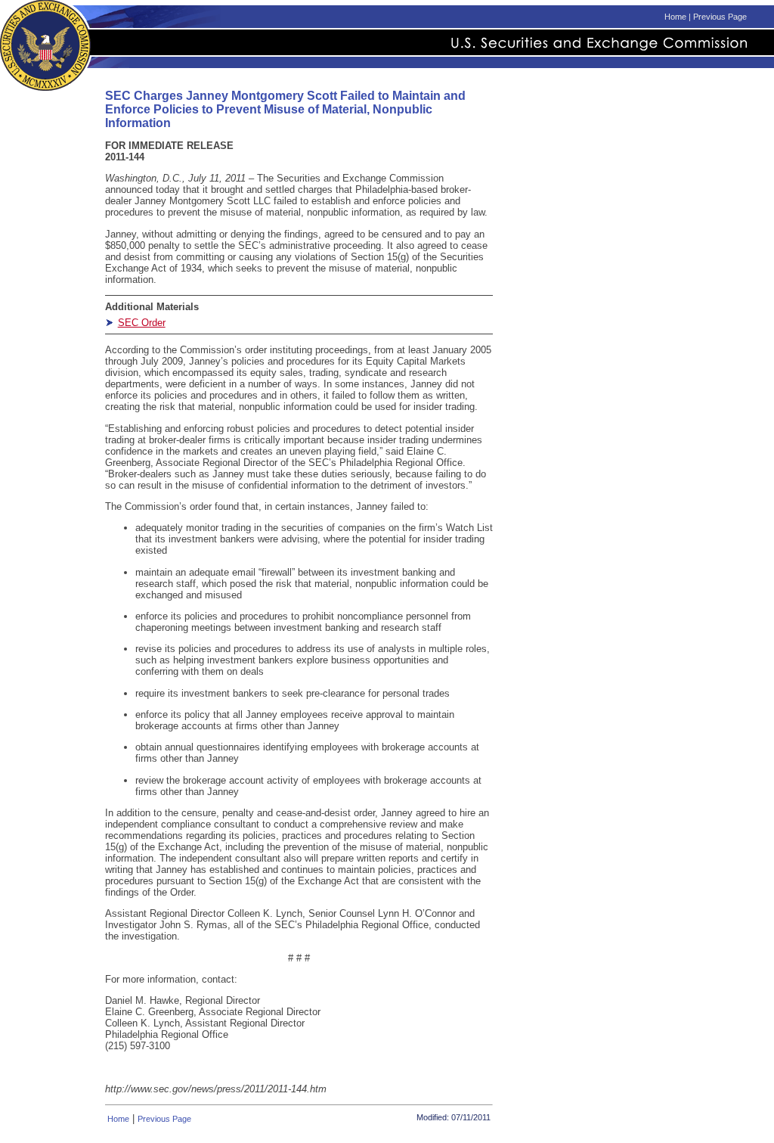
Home (675, 16)
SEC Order (142, 322)
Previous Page (720, 16)
